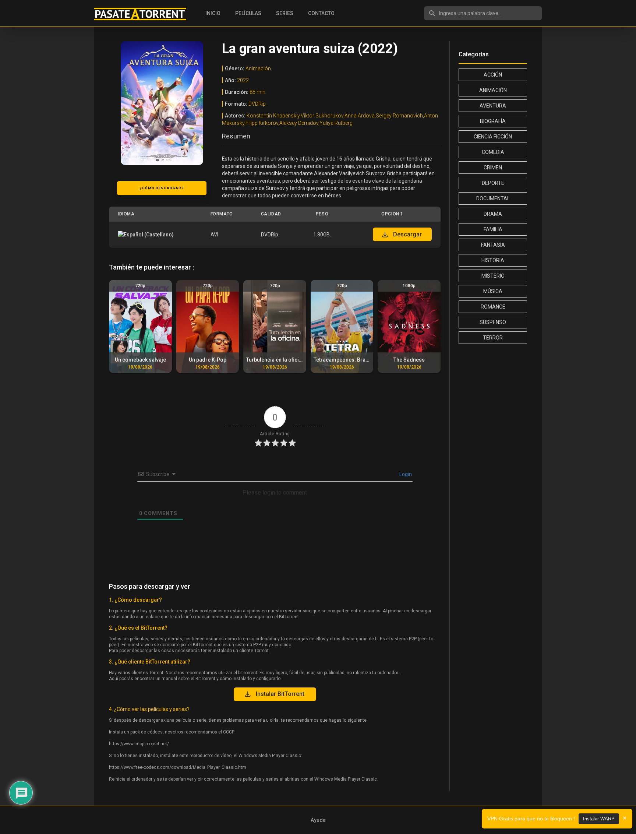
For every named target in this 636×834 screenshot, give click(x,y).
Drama (493, 214)
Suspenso (493, 322)
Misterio (493, 276)
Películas (248, 13)
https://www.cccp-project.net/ (139, 743)
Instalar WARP (599, 818)
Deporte (493, 183)
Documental (493, 198)
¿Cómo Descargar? (161, 188)
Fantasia (493, 245)
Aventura (493, 106)
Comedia (493, 152)
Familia (493, 229)
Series (284, 13)
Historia (492, 260)
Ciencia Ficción (493, 137)
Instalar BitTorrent (280, 693)
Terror (493, 338)
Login (405, 474)
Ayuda (318, 820)
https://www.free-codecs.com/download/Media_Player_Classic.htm (177, 767)
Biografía (493, 121)
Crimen (493, 167)
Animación (493, 90)
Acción (493, 75)
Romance (493, 307)
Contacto (321, 13)
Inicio (212, 13)
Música (492, 291)
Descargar (407, 234)
